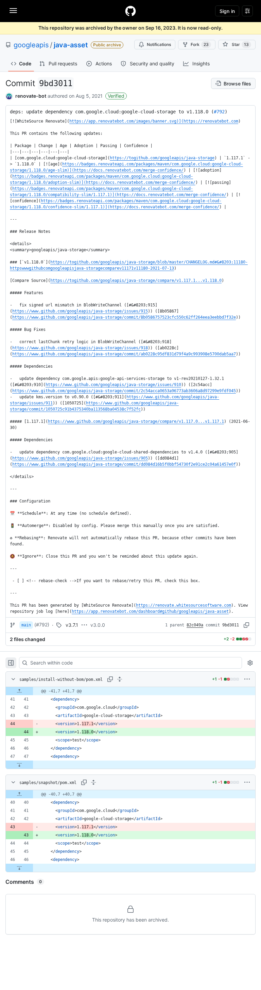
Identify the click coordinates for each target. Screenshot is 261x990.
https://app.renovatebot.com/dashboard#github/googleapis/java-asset (150, 611)
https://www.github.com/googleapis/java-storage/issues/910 (113, 384)
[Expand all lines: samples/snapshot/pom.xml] (93, 782)
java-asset (71, 45)
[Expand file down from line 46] (19, 868)
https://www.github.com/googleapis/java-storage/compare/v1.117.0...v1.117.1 (136, 421)
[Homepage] (130, 10)
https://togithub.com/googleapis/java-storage (162, 158)
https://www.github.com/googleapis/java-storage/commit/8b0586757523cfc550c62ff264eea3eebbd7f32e (124, 317)
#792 (219, 111)
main (26, 625)
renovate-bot (30, 96)
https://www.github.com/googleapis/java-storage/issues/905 (80, 458)
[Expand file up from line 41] (19, 691)
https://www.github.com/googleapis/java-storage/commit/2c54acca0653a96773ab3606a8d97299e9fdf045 (124, 390)
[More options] (247, 679)
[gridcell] (130, 691)
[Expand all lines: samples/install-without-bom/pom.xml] (119, 679)
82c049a (195, 625)
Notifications (159, 44)
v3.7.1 (72, 625)
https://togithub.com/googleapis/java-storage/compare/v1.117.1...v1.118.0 (136, 280)
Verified (116, 96)
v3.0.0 (97, 625)
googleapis (31, 45)
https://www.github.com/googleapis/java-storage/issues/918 (80, 348)
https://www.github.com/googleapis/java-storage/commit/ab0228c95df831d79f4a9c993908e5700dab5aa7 (124, 354)
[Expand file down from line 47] (19, 765)
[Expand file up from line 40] (19, 794)
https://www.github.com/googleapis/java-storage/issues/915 (80, 311)
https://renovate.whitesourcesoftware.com (183, 605)
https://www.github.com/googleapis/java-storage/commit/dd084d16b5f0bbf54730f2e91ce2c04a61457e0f (124, 464)
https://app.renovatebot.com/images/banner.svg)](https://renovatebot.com (153, 121)
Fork (200, 44)
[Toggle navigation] (13, 10)
